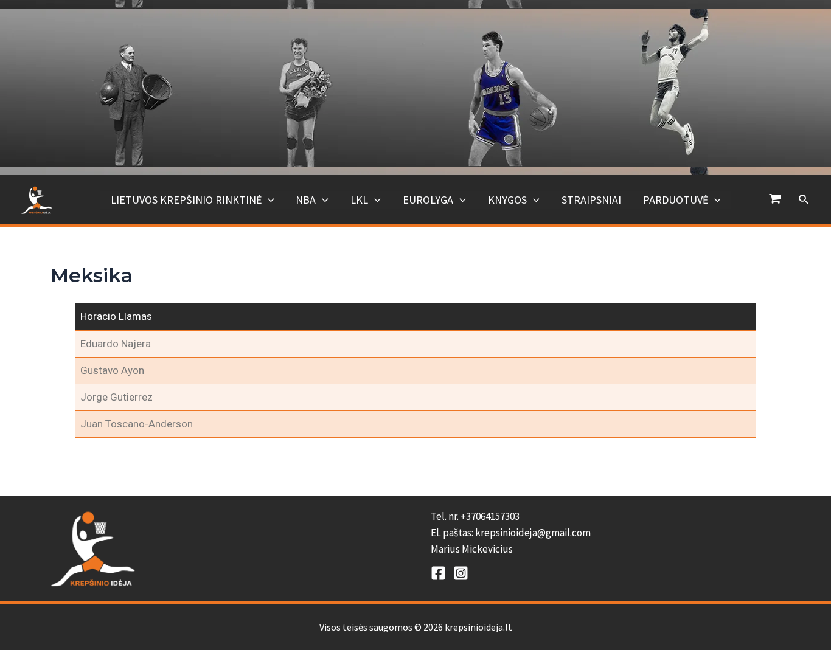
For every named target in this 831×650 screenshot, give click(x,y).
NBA (306, 200)
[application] (268, 200)
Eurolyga (428, 200)
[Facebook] (438, 573)
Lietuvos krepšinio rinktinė (186, 200)
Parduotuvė (675, 200)
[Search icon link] (804, 200)
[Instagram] (460, 573)
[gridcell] (606, 533)
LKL (359, 200)
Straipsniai (591, 200)
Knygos (507, 200)
